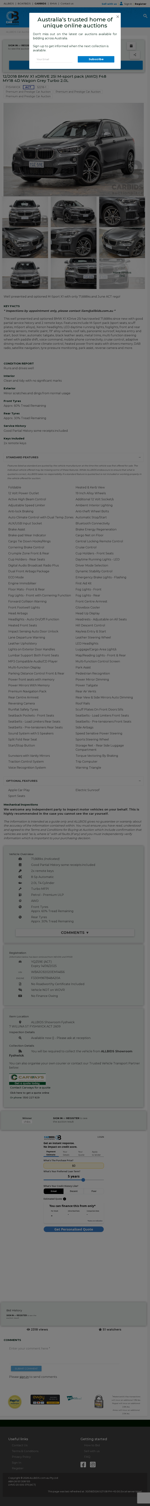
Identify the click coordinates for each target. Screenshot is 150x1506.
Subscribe (96, 59)
